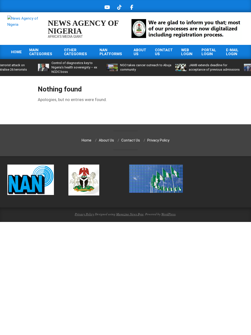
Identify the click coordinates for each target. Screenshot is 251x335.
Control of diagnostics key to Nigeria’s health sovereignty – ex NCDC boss (74, 67)
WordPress (168, 214)
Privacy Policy (84, 214)
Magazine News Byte (130, 214)
